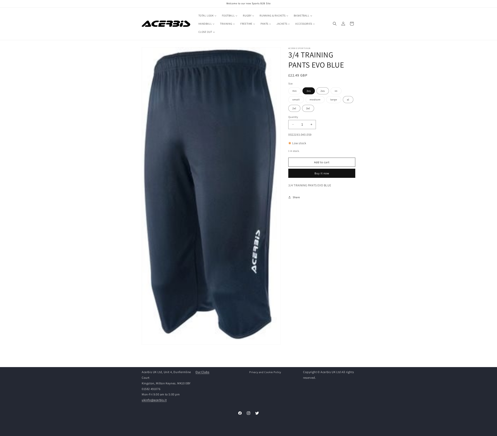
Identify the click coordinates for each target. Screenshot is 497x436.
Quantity (293, 116)
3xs (309, 90)
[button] (334, 23)
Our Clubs (202, 372)
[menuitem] (207, 15)
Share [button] (296, 197)
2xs (323, 90)
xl (348, 99)
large (335, 100)
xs (338, 91)
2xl (294, 108)
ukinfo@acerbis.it (154, 400)
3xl (308, 108)
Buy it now (322, 173)
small (298, 100)
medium (317, 100)
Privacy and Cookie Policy (265, 372)
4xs (296, 91)
